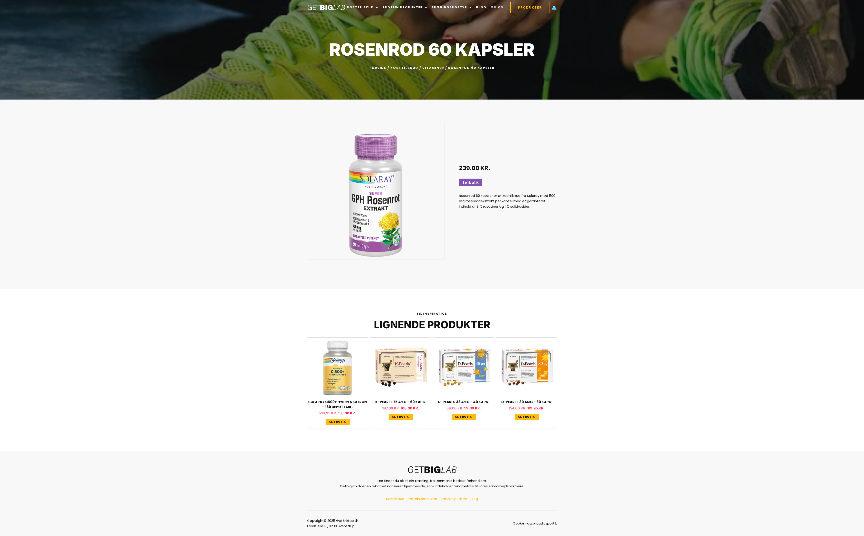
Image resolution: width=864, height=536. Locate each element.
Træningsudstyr (449, 7)
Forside (377, 68)
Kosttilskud (360, 7)
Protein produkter (402, 7)
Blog (481, 7)
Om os (497, 7)
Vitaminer (433, 68)
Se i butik (470, 182)
